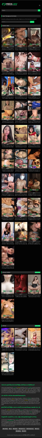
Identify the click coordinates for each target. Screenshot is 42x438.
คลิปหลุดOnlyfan (30, 428)
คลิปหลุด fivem (22, 428)
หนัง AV (37, 428)
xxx (10, 428)
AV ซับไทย (5, 428)
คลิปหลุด (15, 428)
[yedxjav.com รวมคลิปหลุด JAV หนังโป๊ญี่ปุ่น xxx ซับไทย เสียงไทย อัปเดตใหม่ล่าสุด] (21, 4)
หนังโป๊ (14, 387)
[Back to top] (38, 431)
